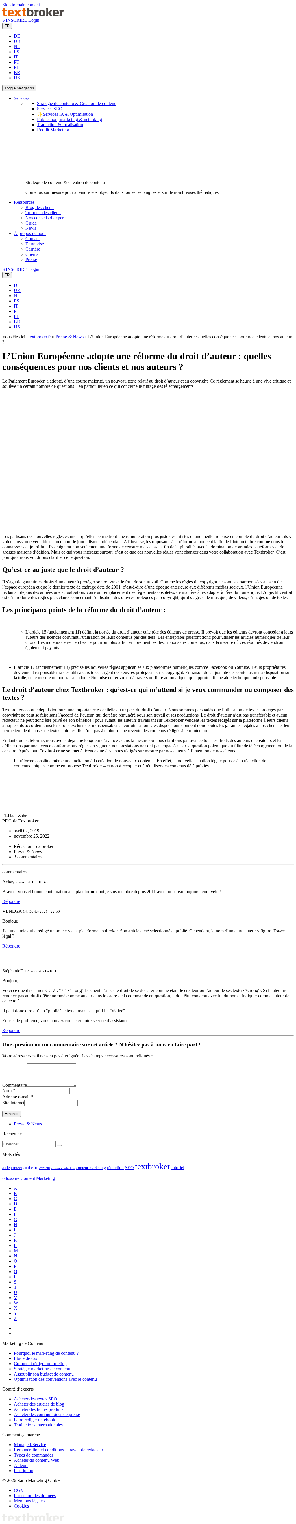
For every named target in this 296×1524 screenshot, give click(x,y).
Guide (31, 223)
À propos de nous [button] (30, 233)
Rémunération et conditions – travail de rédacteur (58, 1449)
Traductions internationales (38, 1424)
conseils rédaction (63, 1168)
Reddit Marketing (53, 129)
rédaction (115, 1167)
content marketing (91, 1168)
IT (16, 56)
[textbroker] (33, 14)
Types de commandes (33, 1455)
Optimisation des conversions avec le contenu (55, 1379)
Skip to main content (21, 4)
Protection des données (35, 1495)
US (17, 77)
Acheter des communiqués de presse (47, 1414)
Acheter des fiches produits (38, 1409)
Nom (7, 1090)
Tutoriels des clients (43, 212)
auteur (30, 1167)
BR (17, 72)
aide (6, 1167)
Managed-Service (30, 1444)
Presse (31, 259)
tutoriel (177, 1167)
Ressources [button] (24, 202)
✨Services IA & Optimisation (65, 114)
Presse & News (70, 336)
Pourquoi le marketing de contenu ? (46, 1353)
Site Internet (13, 1102)
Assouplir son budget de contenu (44, 1373)
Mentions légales (29, 1500)
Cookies (21, 1505)
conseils (44, 1168)
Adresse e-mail (15, 1096)
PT (16, 62)
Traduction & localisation (60, 124)
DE (17, 36)
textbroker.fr (40, 336)
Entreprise (34, 243)
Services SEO (49, 108)
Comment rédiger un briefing (40, 1363)
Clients (31, 254)
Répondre (11, 901)
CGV (19, 1490)
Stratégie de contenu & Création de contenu (76, 103)
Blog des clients (39, 207)
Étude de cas (25, 1358)
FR (7, 26)
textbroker (152, 1166)
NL (17, 46)
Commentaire (14, 1085)
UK (17, 41)
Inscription (23, 1470)
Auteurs (21, 1465)
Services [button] (21, 98)
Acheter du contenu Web (36, 1460)
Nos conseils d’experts (45, 217)
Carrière (32, 249)
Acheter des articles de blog (39, 1404)
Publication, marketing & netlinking (69, 119)
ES (16, 51)
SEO (129, 1167)
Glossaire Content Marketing (28, 1178)
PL (16, 67)
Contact (32, 238)
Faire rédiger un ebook (34, 1419)
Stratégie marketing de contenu (42, 1368)
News (30, 228)
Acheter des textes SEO (35, 1398)
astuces (16, 1168)
